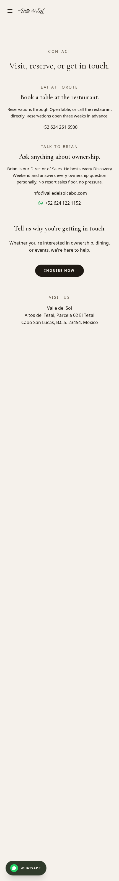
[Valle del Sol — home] (31, 11)
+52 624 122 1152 (63, 203)
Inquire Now (59, 270)
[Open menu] (10, 11)
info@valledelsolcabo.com (59, 193)
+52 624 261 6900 (59, 127)
